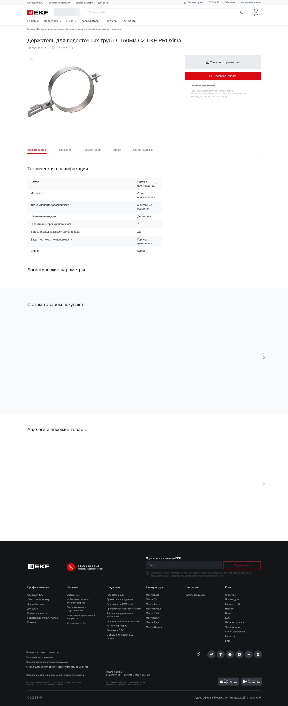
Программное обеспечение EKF (124, 608)
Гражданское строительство (42, 617)
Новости (229, 608)
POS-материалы (115, 594)
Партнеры (110, 21)
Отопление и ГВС (76, 623)
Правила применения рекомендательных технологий (55, 675)
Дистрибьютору (84, 2)
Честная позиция (234, 622)
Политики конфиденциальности (209, 576)
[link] (211, 654)
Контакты (230, 636)
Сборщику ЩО (35, 2)
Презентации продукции (119, 599)
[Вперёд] (264, 358)
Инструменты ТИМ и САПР (121, 604)
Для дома (103, 2)
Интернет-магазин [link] (251, 2)
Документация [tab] (92, 149)
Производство (232, 599)
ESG (227, 617)
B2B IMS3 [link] (214, 2)
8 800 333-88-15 (89, 565)
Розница (31, 622)
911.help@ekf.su (198, 96)
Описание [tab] (65, 149)
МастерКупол (153, 608)
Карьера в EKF (233, 604)
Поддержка (51, 21)
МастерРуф (152, 622)
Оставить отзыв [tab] (143, 149)
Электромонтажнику (59, 2)
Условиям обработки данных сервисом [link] (41, 684)
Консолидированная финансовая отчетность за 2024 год (57, 666)
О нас (70, 21)
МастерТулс (152, 599)
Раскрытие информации (39, 657)
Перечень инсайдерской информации (47, 662)
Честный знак (232, 627)
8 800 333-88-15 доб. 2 (218, 94)
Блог (227, 640)
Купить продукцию (196, 594)
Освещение (73, 594)
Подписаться (242, 565)
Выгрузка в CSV (115, 630)
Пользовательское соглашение (43, 652)
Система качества (235, 631)
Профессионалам (38, 587)
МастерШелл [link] (153, 604)
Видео (228, 613)
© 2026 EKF (34, 697)
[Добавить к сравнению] (76, 392)
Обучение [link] (229, 2)
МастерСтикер (154, 627)
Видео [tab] (117, 149)
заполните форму (218, 96)
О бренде (230, 594)
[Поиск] (242, 12)
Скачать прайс (195, 2)
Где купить (129, 21)
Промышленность (37, 613)
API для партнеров (116, 625)
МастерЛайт (152, 617)
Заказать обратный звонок (90, 569)
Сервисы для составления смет (123, 621)
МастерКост (152, 594)
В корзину (46, 519)
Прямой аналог (39, 445)
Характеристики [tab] (37, 149)
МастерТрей (153, 613)
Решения (33, 21)
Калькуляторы (90, 21)
